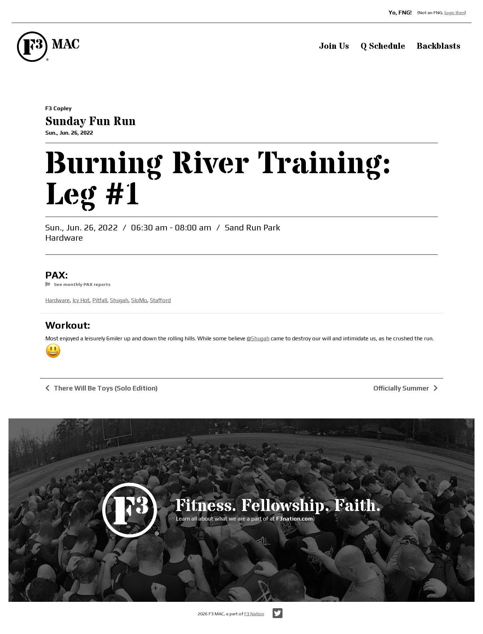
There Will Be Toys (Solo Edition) (105, 388)
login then (454, 12)
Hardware (57, 300)
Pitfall (99, 300)
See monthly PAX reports (81, 284)
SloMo (139, 300)
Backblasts (438, 46)
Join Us (334, 46)
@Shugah (258, 338)
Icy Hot (80, 300)
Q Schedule (383, 46)
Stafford (160, 300)
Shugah (119, 300)
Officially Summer (402, 388)
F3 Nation (254, 613)
